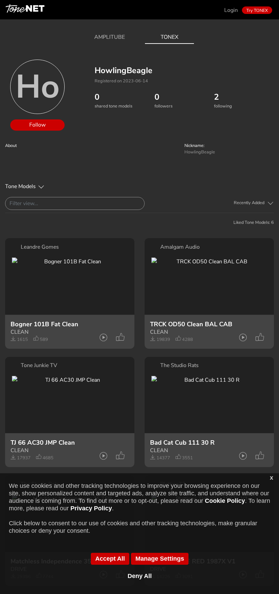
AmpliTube (109, 37)
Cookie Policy (225, 500)
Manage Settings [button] (159, 558)
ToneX (169, 37)
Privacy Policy (91, 508)
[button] (254, 203)
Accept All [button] (110, 558)
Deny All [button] (140, 576)
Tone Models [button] (20, 186)
